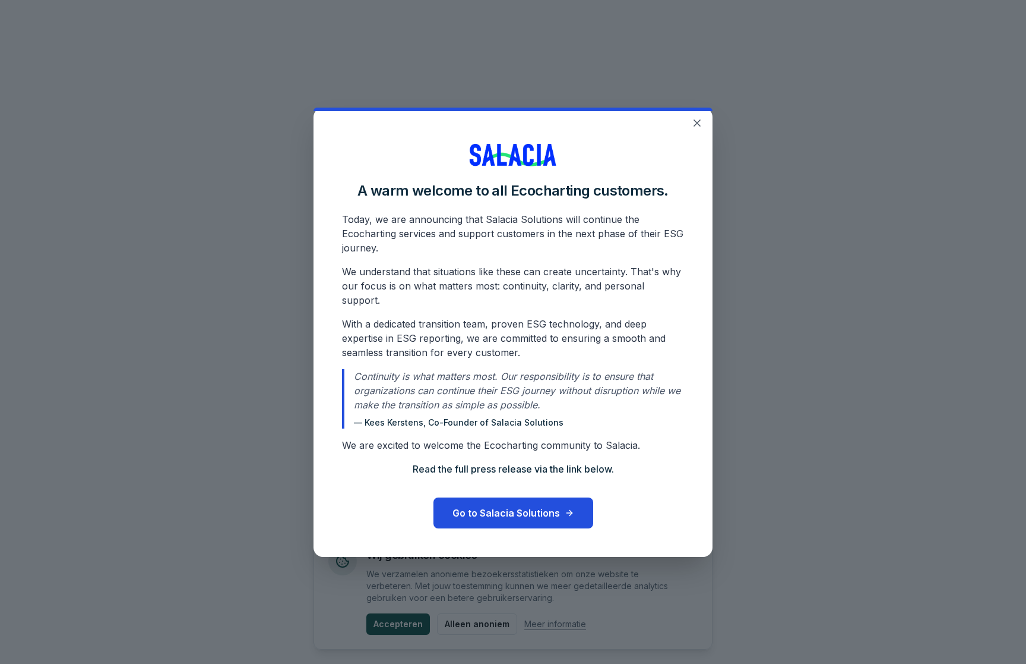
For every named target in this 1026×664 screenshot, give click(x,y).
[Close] (697, 123)
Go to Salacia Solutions (506, 513)
